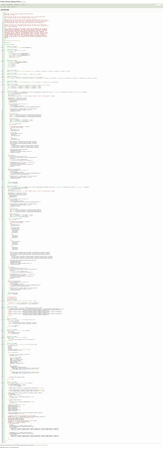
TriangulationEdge (14, 357)
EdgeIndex (18, 354)
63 (2, 74)
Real (8, 47)
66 (2, 77)
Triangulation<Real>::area (17, 319)
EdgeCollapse (12, 92)
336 (2, 344)
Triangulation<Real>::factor (16, 307)
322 (2, 330)
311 (2, 319)
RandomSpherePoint (18, 61)
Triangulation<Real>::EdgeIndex (19, 300)
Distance (13, 82)
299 (2, 307)
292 (2, 300)
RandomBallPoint (18, 50)
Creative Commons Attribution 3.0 (40, 445)
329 (2, 337)
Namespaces (16, 4)
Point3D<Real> (10, 50)
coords (11, 53)
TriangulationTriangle (23, 349)
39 (2, 50)
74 (2, 85)
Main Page (3, 4)
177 (2, 187)
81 (2, 92)
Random (11, 47)
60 (2, 71)
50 (2, 61)
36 (2, 47)
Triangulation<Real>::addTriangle (17, 344)
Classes (23, 4)
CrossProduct (12, 85)
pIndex (14, 358)
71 (2, 82)
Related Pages (10, 4)
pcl (11, 42)
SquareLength (17, 56)
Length (15, 63)
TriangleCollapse (13, 187)
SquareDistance (14, 77)
